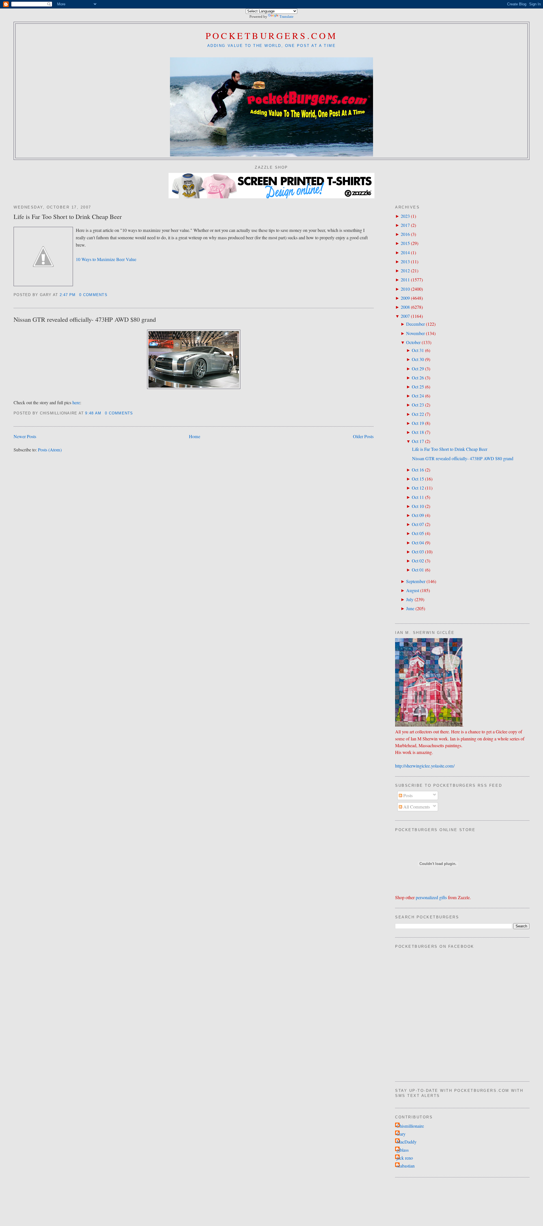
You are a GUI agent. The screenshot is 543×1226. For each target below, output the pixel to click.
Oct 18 (418, 432)
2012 (405, 271)
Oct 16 (418, 470)
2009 (405, 298)
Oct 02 (418, 561)
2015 (405, 243)
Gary (401, 1134)
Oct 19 (418, 423)
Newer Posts (25, 436)
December (415, 324)
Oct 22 (418, 414)
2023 (405, 216)
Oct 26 (418, 378)
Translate (286, 16)
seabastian (406, 1166)
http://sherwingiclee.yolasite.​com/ (424, 766)
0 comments (93, 295)
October (413, 342)
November (415, 333)
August (412, 590)
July (409, 599)
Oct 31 (418, 350)
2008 (405, 307)
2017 (405, 225)
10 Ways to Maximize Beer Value (106, 259)
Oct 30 (418, 359)
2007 (405, 316)
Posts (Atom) (50, 450)
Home (194, 436)
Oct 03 (418, 552)
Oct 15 (418, 479)
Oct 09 (418, 515)
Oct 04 (418, 543)
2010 (405, 289)
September (415, 581)
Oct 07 (418, 524)
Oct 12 (418, 488)
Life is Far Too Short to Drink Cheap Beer (68, 216)
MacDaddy (407, 1142)
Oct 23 (418, 405)
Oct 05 (418, 533)
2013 (405, 261)
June (410, 608)
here (76, 402)
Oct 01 (418, 570)
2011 (405, 280)
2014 (405, 252)
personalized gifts (431, 897)
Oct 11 (418, 497)
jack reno (405, 1158)
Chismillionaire (410, 1126)
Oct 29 (418, 369)
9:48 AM (93, 413)
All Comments (416, 807)
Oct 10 (418, 506)
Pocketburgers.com (272, 35)
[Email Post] (109, 295)
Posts (407, 795)
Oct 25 (418, 387)
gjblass (403, 1150)
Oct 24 (418, 396)
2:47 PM (68, 295)
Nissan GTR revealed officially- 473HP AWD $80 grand (85, 319)
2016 (405, 234)
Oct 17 (418, 441)
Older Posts (363, 436)
